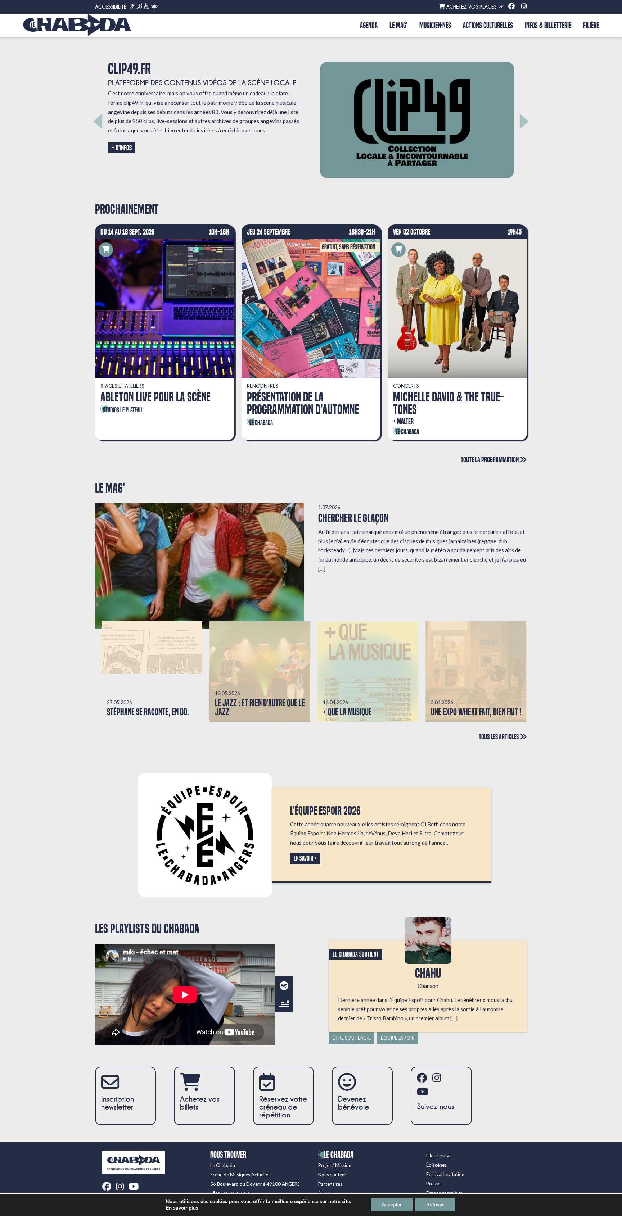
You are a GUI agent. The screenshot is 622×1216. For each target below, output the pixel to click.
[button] (97, 121)
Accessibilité (110, 7)
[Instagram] (524, 6)
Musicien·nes (435, 25)
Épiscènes (436, 1165)
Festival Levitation (445, 1174)
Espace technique (444, 1193)
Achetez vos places (470, 7)
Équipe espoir (398, 1038)
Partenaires (330, 1184)
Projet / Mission (334, 1165)
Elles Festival (439, 1155)
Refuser (435, 1204)
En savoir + (305, 858)
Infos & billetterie (548, 25)
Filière (591, 25)
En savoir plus (182, 1208)
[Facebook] (511, 6)
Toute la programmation (490, 459)
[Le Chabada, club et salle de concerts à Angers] (77, 25)
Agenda (369, 25)
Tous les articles (499, 736)
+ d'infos (122, 148)
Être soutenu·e (352, 1038)
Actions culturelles (488, 25)
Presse (433, 1183)
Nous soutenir (332, 1175)
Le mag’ (398, 25)
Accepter (392, 1204)
